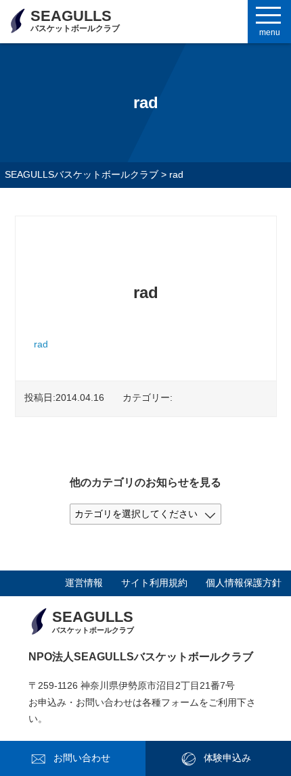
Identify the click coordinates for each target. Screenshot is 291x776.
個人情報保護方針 (244, 583)
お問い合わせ (81, 758)
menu (269, 32)
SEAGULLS (75, 20)
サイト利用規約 (154, 583)
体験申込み (227, 758)
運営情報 (84, 583)
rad (41, 344)
